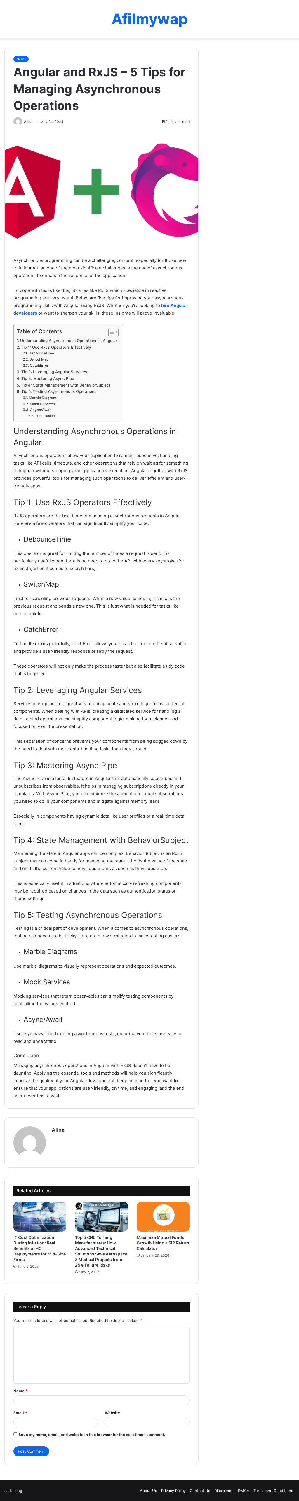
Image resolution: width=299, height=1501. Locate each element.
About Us (148, 1490)
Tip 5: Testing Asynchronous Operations (58, 391)
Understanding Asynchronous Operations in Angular (68, 340)
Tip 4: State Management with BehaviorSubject (65, 385)
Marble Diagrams (43, 398)
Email (20, 1412)
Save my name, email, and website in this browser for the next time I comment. (91, 1434)
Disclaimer (224, 1490)
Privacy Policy (173, 1490)
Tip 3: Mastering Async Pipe (47, 378)
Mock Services (42, 404)
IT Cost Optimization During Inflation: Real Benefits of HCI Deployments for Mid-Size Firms (39, 1248)
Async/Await (40, 410)
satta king (13, 1490)
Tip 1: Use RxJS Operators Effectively (56, 347)
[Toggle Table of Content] (110, 332)
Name (20, 1391)
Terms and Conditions (273, 1490)
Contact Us (200, 1490)
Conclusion (46, 416)
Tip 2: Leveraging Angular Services (54, 371)
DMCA (243, 1490)
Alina (28, 121)
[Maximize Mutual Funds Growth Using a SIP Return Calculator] (163, 1217)
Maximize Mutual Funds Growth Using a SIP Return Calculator (163, 1243)
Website (112, 1412)
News (21, 59)
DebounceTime (41, 353)
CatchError (39, 365)
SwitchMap (38, 359)
